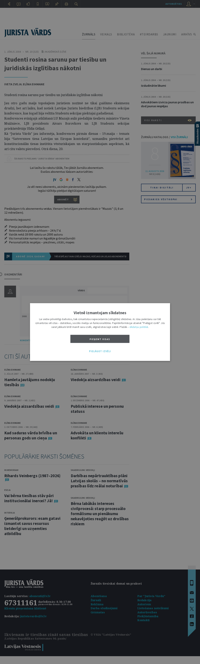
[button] (100, 351)
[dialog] (100, 332)
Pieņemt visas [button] (100, 339)
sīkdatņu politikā (138, 327)
